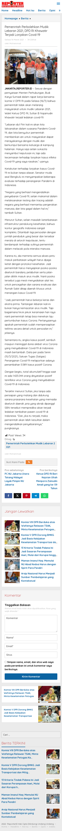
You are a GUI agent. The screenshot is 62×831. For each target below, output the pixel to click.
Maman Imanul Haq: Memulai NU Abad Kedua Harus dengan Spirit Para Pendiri (38, 564)
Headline (15, 826)
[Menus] (58, 4)
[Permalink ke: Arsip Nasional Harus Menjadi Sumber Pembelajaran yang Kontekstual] (12, 577)
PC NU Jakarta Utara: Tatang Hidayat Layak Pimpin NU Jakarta (17, 477)
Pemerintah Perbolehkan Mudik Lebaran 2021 (30, 445)
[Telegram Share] (35, 495)
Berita (34, 826)
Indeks (52, 826)
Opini (43, 826)
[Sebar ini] (8, 495)
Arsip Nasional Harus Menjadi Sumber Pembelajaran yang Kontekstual (38, 577)
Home (4, 826)
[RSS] (29, 462)
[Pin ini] (26, 495)
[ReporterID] (13, 3)
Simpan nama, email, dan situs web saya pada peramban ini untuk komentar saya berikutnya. (29, 666)
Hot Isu (25, 826)
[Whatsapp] (44, 495)
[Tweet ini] (17, 495)
